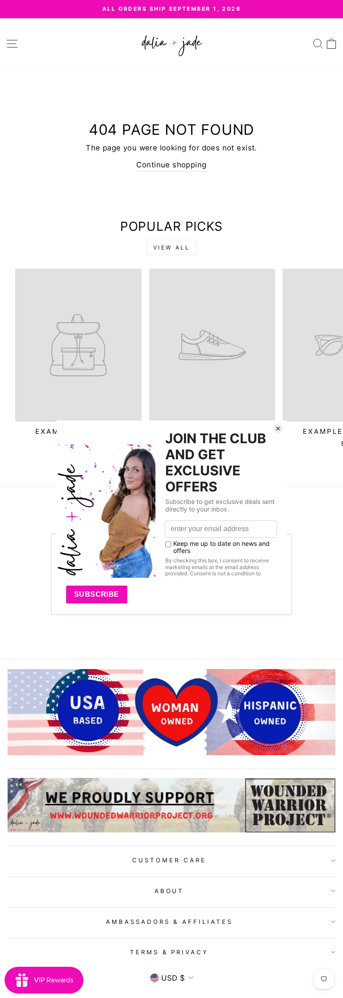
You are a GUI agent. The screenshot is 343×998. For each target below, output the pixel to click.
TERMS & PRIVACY (169, 952)
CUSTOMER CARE (169, 860)
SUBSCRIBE (96, 594)
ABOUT (169, 890)
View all (171, 247)
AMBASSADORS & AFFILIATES (169, 921)
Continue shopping (171, 164)
